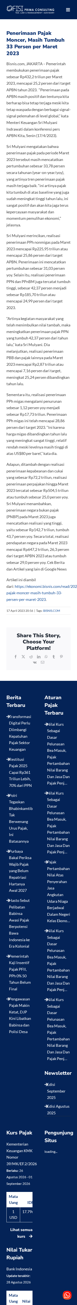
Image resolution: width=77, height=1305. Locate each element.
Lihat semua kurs (21, 1233)
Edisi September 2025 (56, 1091)
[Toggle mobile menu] (68, 9)
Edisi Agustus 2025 (58, 1109)
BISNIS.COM (51, 610)
